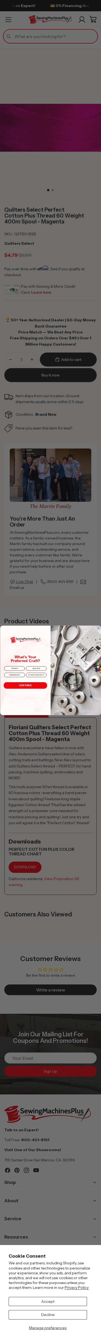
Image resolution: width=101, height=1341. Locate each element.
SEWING (14, 668)
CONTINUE (25, 685)
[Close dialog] (98, 628)
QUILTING (36, 668)
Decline (48, 1314)
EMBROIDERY (14, 675)
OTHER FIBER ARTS (36, 675)
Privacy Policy (77, 1287)
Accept (47, 1301)
